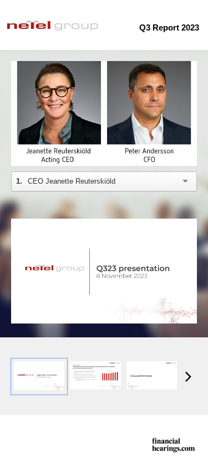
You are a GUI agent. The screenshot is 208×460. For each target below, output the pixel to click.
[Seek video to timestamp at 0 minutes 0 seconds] (39, 376)
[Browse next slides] (188, 376)
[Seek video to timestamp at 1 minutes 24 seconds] (151, 376)
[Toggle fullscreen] (188, 227)
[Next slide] (188, 272)
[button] (105, 115)
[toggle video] (147, 149)
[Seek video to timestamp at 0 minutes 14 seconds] (95, 376)
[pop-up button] (163, 149)
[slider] (104, 132)
